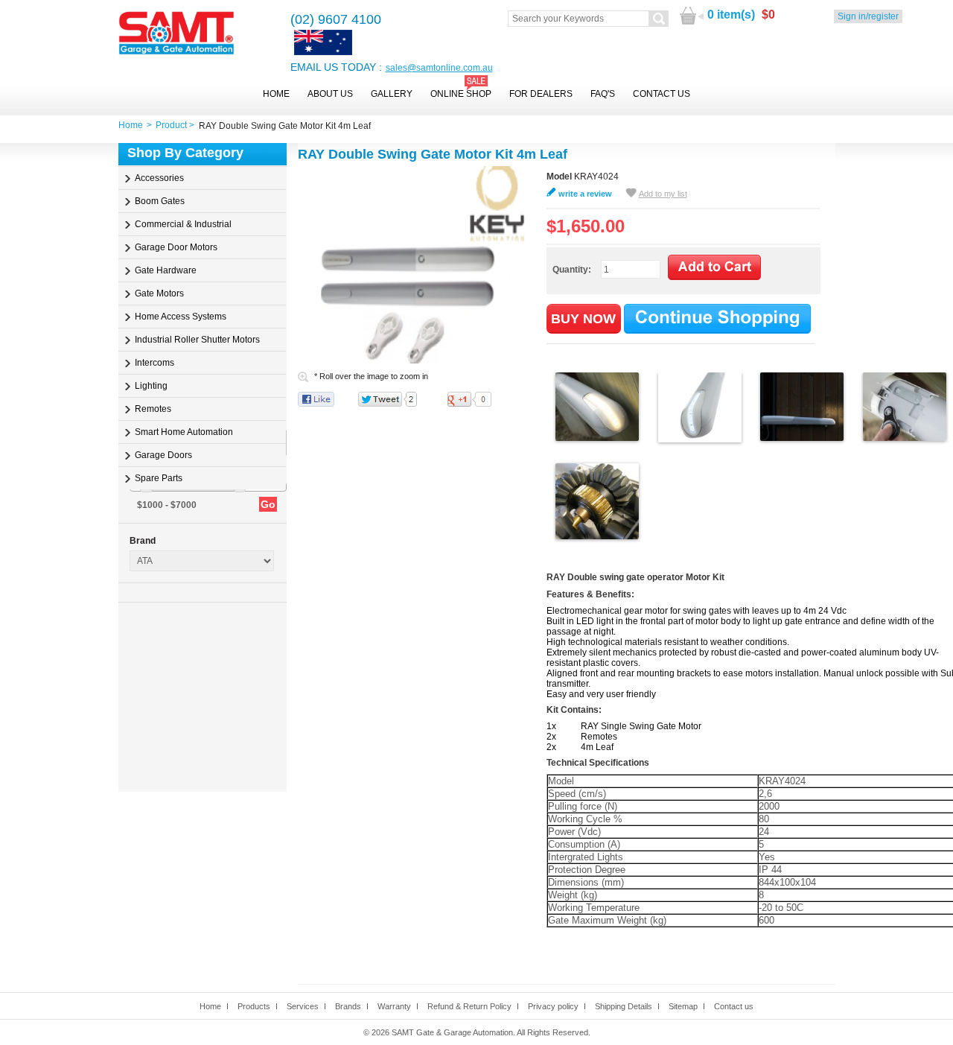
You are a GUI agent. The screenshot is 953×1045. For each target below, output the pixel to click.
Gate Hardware (166, 270)
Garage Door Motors (176, 247)
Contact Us (661, 94)
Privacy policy (553, 1006)
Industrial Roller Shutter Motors (197, 339)
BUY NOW (583, 318)
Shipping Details (623, 1006)
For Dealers (541, 94)
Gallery (391, 94)
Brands (348, 1006)
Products (254, 1006)
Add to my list (663, 193)
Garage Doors (163, 455)
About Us (330, 94)
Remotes (153, 409)
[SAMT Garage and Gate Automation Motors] (176, 33)
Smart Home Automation (184, 432)
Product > (177, 125)
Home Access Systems (180, 316)
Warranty (394, 1006)
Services (303, 1006)
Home (276, 94)
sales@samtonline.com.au (439, 68)
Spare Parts (158, 478)
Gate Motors (159, 293)
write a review (585, 193)
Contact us (733, 1006)
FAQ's (602, 94)
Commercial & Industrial (183, 224)
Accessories (159, 178)
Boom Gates (160, 201)
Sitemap (683, 1006)
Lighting (151, 386)
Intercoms (154, 363)
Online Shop (460, 94)
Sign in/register (868, 16)
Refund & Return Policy (469, 1006)
